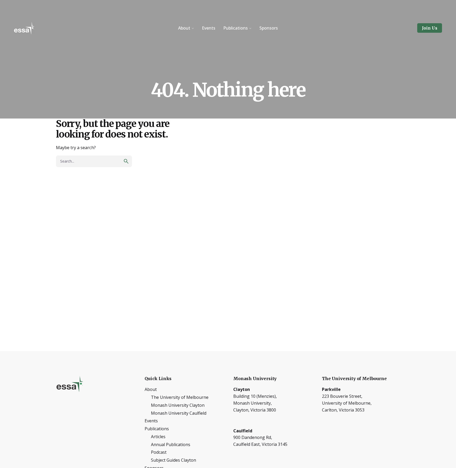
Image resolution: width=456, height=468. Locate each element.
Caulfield (242, 431)
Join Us (429, 28)
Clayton (241, 389)
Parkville (331, 389)
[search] (126, 161)
